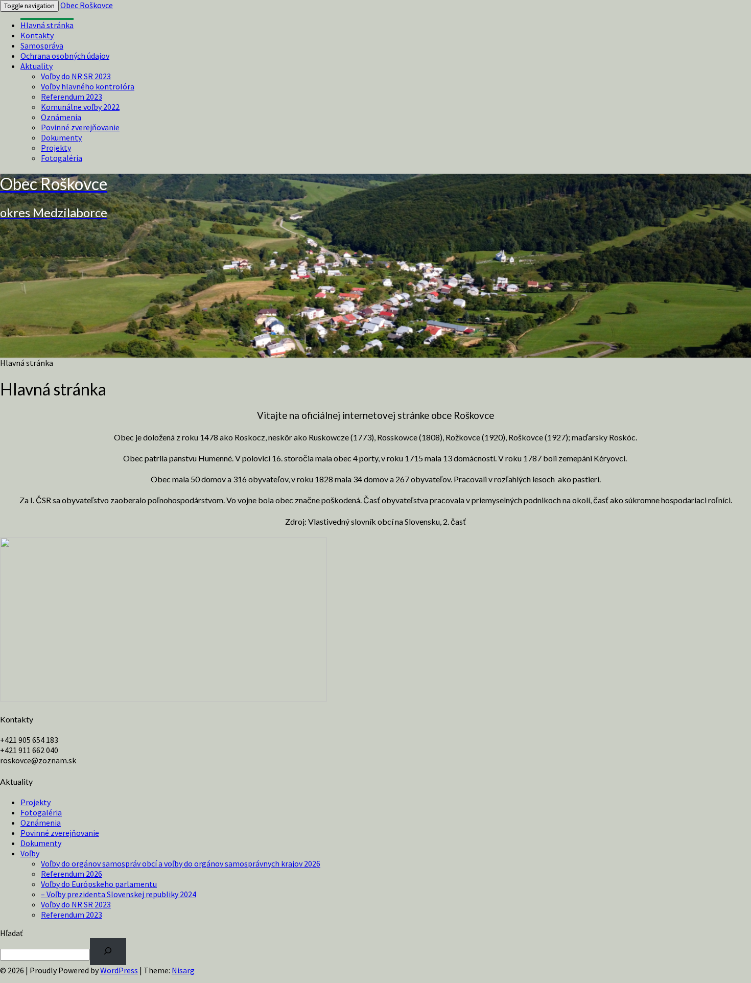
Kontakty (37, 35)
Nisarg (183, 970)
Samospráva (41, 45)
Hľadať (11, 933)
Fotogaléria (61, 158)
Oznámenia (61, 117)
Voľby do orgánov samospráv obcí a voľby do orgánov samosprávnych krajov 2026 (180, 863)
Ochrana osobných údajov (64, 56)
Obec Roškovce (86, 5)
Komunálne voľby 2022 (80, 107)
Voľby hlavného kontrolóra (87, 86)
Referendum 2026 (71, 874)
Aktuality (36, 66)
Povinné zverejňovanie (80, 127)
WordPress (119, 970)
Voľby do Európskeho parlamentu (99, 884)
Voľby (29, 853)
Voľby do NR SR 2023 (76, 76)
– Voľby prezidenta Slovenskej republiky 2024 (118, 894)
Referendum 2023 (71, 96)
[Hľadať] (108, 951)
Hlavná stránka (47, 25)
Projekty (56, 148)
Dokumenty (61, 137)
